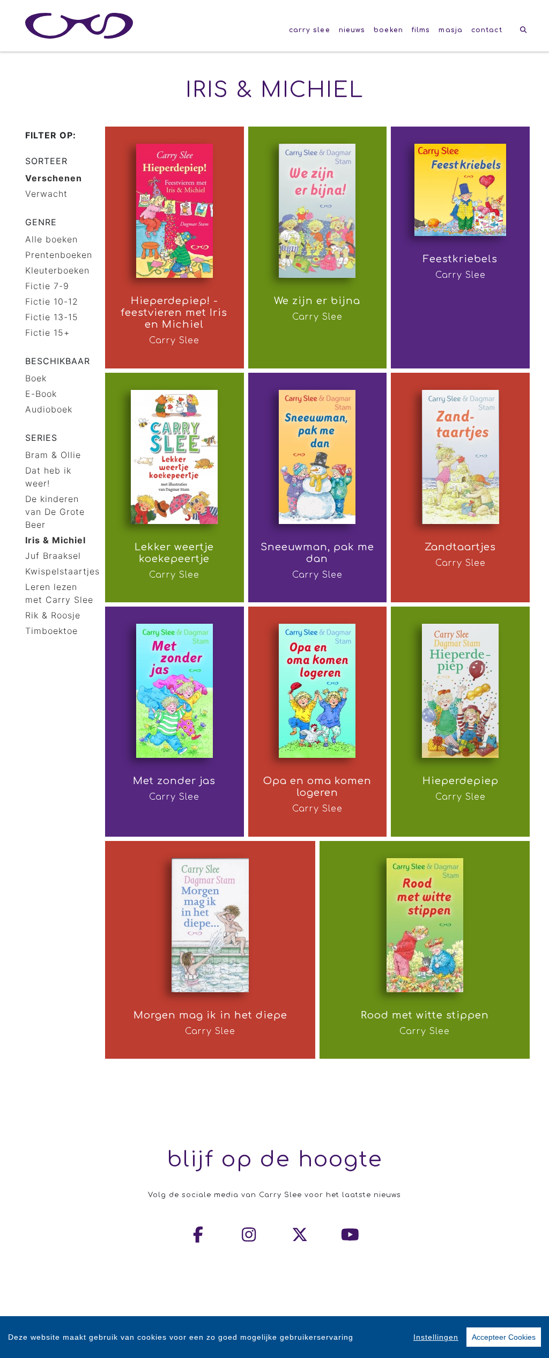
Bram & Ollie (53, 454)
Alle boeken (51, 239)
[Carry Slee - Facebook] (199, 1234)
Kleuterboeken (57, 270)
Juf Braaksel (53, 555)
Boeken (388, 30)
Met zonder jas (174, 781)
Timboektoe (51, 630)
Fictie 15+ (47, 332)
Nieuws (352, 30)
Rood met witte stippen (425, 1015)
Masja (451, 30)
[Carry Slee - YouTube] (351, 1234)
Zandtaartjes (460, 547)
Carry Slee (309, 30)
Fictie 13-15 (51, 317)
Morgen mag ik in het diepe (210, 1015)
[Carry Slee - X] (300, 1234)
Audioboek (48, 409)
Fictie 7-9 (47, 286)
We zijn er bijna (317, 301)
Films (421, 30)
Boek (36, 378)
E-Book (41, 393)
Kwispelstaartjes (62, 571)
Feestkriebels (460, 259)
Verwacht (46, 193)
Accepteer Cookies (504, 1337)
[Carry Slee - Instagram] (249, 1234)
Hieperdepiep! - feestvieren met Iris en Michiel (174, 313)
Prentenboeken (58, 254)
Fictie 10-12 (51, 301)
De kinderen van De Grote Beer (55, 511)
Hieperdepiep (460, 781)
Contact (486, 30)
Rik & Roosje (52, 615)
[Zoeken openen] (523, 30)
